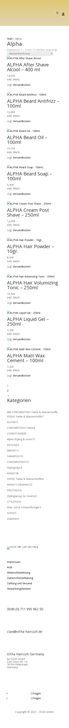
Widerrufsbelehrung (18, 572)
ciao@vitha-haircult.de (24, 631)
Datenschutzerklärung (20, 578)
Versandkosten (22, 85)
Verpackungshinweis (19, 588)
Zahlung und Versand (19, 583)
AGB (9, 567)
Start (10, 38)
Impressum (13, 562)
